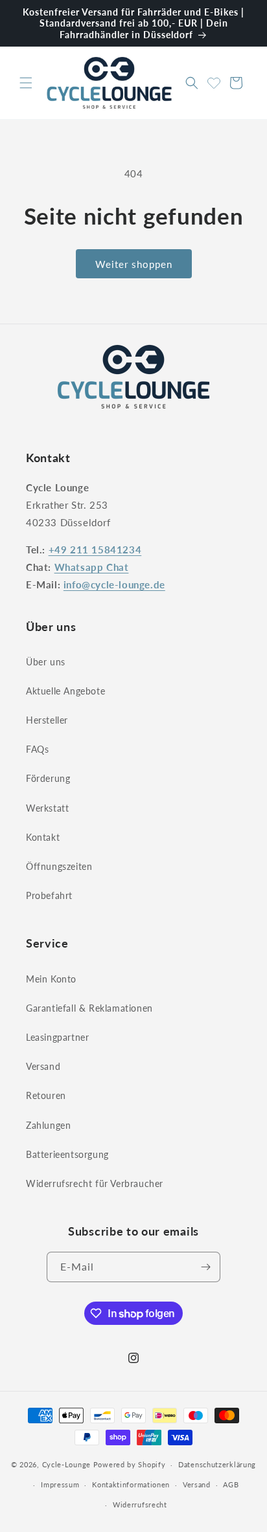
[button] (26, 83)
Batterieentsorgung (67, 1154)
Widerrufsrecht (140, 1504)
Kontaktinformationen (131, 1484)
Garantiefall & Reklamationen (89, 1008)
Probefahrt (49, 895)
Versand (43, 1066)
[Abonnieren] (205, 1267)
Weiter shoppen (133, 264)
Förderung (48, 778)
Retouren (46, 1095)
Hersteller (47, 720)
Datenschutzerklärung (217, 1464)
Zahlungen (48, 1125)
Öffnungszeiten (59, 866)
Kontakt (43, 837)
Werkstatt (47, 808)
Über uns (45, 661)
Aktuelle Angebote (65, 690)
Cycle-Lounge (66, 1464)
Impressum (60, 1484)
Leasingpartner (57, 1037)
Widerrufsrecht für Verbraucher (94, 1183)
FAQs (37, 749)
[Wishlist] (214, 81)
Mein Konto (51, 978)
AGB (230, 1484)
